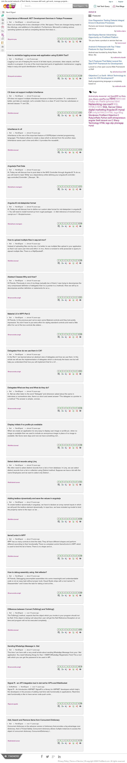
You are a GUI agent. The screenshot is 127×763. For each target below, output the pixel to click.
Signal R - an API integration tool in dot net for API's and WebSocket (37, 683)
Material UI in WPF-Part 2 (19, 314)
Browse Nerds (2, 22)
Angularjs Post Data (16, 166)
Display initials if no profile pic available (25, 424)
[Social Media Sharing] (76, 41)
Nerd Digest (11, 12)
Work (2, 27)
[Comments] (72, 41)
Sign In (111, 1)
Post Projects (2, 19)
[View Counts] (80, 41)
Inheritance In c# (15, 129)
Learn (2, 43)
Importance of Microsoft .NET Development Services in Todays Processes (40, 18)
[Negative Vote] (65, 41)
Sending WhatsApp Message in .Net (23, 646)
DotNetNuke (13, 687)
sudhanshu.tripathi (119, 57)
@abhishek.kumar (14, 482)
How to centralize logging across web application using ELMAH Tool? (38, 55)
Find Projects (2, 30)
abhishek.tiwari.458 (119, 72)
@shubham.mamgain (15, 187)
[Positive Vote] (62, 41)
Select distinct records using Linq (22, 461)
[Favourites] (69, 41)
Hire (2, 16)
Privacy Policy (63, 761)
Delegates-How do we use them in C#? (25, 350)
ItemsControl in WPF (17, 535)
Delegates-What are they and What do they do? (28, 387)
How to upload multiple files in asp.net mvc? (27, 240)
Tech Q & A (2, 50)
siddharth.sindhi (120, 86)
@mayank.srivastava (15, 76)
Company (2, 38)
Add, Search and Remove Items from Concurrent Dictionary (34, 720)
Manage (2, 35)
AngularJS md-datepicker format (22, 203)
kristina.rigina (121, 31)
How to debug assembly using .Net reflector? (27, 572)
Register (120, 1)
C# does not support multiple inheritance (25, 92)
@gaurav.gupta (13, 704)
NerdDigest (19, 22)
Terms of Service (76, 761)
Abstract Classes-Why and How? (22, 277)
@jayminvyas (12, 39)
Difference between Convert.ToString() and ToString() (31, 609)
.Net (10, 22)
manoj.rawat (121, 43)
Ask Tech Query (103, 6)
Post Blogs (120, 6)
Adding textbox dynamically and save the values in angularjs (34, 498)
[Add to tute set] (58, 41)
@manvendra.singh (14, 298)
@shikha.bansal (13, 113)
